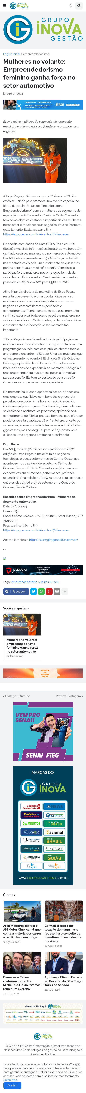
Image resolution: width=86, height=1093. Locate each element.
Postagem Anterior (17, 696)
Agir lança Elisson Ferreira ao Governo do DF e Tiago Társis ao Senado (64, 981)
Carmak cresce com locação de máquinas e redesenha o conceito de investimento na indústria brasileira (63, 933)
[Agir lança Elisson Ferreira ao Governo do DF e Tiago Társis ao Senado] (64, 963)
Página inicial (11, 54)
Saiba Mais (10, 1079)
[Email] (57, 591)
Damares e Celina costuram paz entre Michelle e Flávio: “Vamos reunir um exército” (21, 983)
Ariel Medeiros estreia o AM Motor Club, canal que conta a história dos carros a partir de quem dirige (22, 931)
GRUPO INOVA (48, 582)
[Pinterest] (49, 591)
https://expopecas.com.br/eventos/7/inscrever (36, 234)
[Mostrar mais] (64, 591)
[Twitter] (33, 591)
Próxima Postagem (68, 696)
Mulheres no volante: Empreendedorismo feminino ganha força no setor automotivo (22, 645)
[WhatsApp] (41, 591)
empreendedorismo (36, 54)
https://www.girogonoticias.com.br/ (53, 540)
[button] (5, 5)
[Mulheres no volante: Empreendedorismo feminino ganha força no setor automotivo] (22, 624)
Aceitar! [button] (12, 1085)
